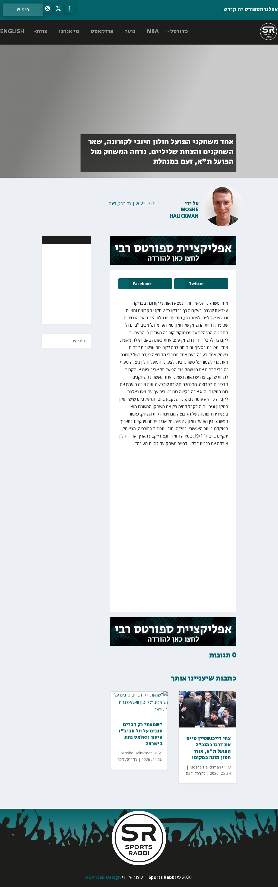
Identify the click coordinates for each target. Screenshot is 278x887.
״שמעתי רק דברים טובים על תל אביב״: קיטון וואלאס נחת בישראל (140, 734)
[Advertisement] (52, 284)
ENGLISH (12, 31)
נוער (130, 31)
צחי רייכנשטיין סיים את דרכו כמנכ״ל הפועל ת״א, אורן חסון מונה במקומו (209, 748)
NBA (153, 31)
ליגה (112, 204)
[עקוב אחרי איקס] (58, 8)
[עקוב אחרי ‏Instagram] (47, 8)
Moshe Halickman (184, 213)
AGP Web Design (103, 877)
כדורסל (179, 31)
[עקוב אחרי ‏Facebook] (69, 8)
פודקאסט (101, 31)
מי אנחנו (69, 31)
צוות (41, 31)
